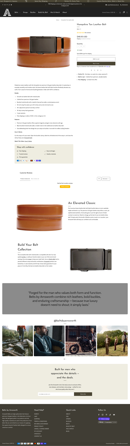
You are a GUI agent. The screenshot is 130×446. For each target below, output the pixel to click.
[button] (81, 32)
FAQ (67, 416)
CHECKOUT (37, 433)
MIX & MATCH (70, 428)
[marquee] (65, 1)
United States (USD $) (108, 12)
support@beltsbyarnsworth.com (113, 4)
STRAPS (68, 419)
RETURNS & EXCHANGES (41, 424)
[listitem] (75, 4)
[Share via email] (101, 70)
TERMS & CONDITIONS (40, 421)
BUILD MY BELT (70, 426)
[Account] (120, 12)
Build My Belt (43, 12)
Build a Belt (52, 259)
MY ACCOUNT (38, 431)
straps (29, 259)
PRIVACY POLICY (38, 426)
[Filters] (99, 179)
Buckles (33, 12)
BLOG (67, 431)
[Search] (127, 12)
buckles (24, 257)
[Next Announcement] (84, 5)
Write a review (65, 186)
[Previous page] (2, 341)
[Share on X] (94, 70)
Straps (25, 12)
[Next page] (128, 341)
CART (35, 416)
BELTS (68, 424)
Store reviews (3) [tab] (35, 178)
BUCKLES (68, 421)
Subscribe (83, 394)
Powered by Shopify (110, 443)
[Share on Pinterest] (98, 70)
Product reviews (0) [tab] (25, 178)
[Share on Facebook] (91, 70)
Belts (16, 12)
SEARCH (36, 414)
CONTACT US (38, 436)
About (65, 12)
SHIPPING (37, 419)
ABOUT (68, 414)
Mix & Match (55, 12)
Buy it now (96, 63)
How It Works (28, 141)
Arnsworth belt (28, 138)
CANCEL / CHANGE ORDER (41, 428)
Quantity (80, 44)
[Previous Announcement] (46, 5)
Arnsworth (47, 261)
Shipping (79, 38)
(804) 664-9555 (125, 4)
